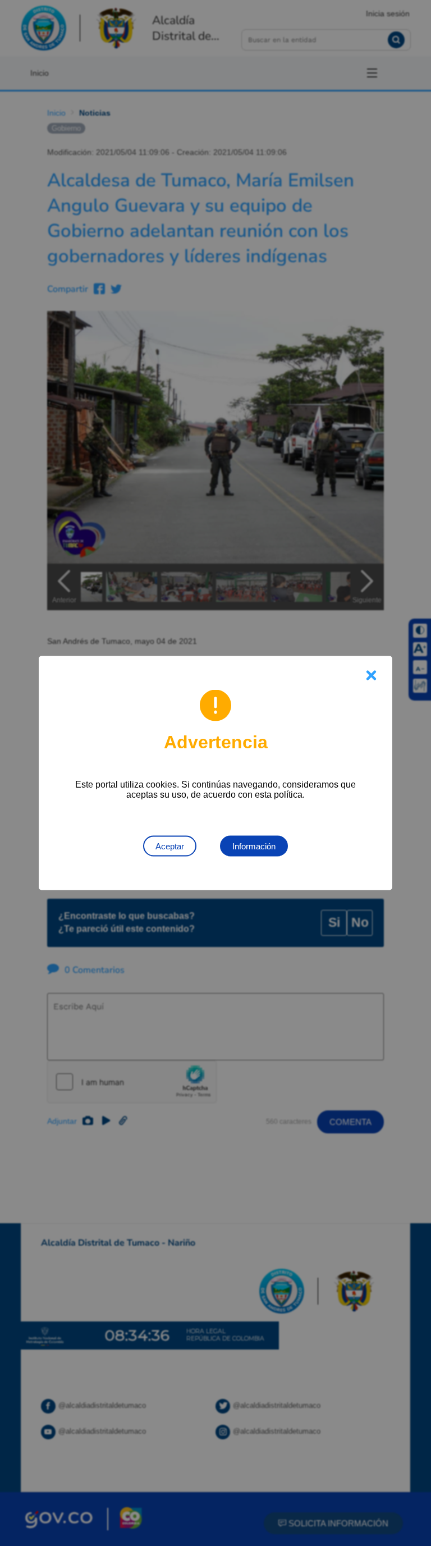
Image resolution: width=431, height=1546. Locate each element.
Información (254, 846)
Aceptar (169, 846)
